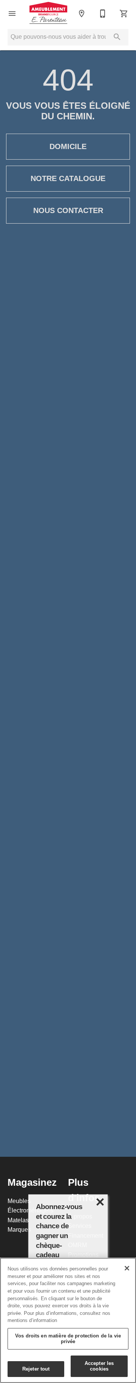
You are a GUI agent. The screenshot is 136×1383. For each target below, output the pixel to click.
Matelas (18, 1220)
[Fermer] (127, 1268)
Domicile (68, 146)
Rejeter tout (36, 1369)
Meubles (19, 1200)
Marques (19, 1229)
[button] (12, 14)
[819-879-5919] (103, 14)
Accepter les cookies (99, 1366)
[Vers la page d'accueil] (48, 13)
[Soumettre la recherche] (117, 37)
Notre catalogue (68, 178)
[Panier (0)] (124, 14)
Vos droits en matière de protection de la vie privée (68, 1339)
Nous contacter (68, 210)
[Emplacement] (82, 14)
